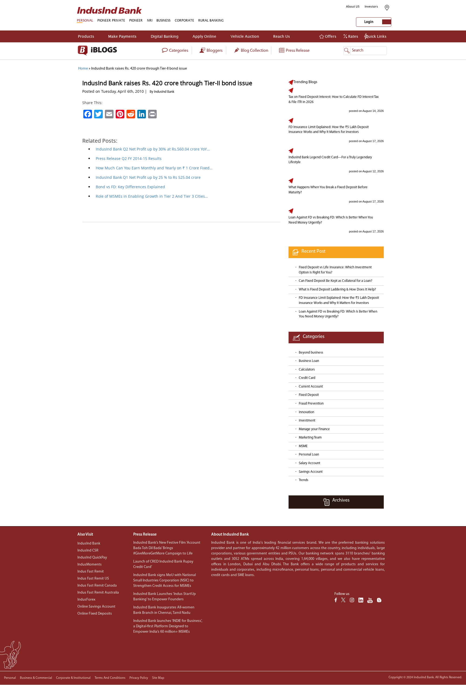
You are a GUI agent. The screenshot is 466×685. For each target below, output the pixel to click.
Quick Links (375, 36)
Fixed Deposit (309, 395)
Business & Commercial (36, 678)
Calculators (307, 369)
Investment (307, 420)
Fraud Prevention (311, 403)
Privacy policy (138, 678)
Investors (371, 6)
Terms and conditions (110, 678)
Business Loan (309, 361)
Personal (10, 678)
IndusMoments (89, 565)
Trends (303, 480)
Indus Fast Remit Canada (97, 586)
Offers (330, 36)
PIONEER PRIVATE (111, 20)
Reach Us (281, 36)
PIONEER (136, 20)
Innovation (306, 412)
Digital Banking (165, 36)
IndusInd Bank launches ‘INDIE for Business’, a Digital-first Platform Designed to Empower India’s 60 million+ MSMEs (167, 626)
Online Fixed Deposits (94, 614)
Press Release (297, 51)
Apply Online (204, 36)
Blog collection (254, 51)
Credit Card (307, 378)
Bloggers (214, 51)
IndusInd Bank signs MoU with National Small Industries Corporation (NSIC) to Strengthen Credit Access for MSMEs (164, 580)
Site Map (158, 678)
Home (83, 69)
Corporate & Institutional (73, 678)
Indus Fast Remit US (93, 579)
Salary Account (309, 463)
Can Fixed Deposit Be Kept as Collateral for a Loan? (335, 281)
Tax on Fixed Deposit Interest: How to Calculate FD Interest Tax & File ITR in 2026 (334, 99)
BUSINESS (163, 20)
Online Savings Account (96, 607)
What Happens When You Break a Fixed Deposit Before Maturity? (328, 190)
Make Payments (122, 36)
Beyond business (311, 352)
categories (178, 51)
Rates (352, 36)
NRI (149, 20)
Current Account (311, 386)
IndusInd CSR (87, 551)
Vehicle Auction (245, 36)
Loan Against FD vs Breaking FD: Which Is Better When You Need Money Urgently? (331, 220)
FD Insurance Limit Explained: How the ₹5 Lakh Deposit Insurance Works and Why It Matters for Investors (329, 129)
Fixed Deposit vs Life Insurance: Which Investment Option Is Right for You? (335, 270)
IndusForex (86, 600)
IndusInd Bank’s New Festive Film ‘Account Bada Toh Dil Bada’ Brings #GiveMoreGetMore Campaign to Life (166, 548)
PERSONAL (85, 20)
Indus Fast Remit (90, 572)
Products (86, 36)
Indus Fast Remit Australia (98, 593)
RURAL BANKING (211, 20)
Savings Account (311, 472)
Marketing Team (310, 437)
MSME (303, 446)
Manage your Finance (314, 429)
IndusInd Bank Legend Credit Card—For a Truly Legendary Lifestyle (330, 160)
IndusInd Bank (88, 544)
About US (352, 6)
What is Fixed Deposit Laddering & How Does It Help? (337, 289)
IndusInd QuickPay (92, 558)
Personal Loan (309, 454)
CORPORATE (184, 20)
